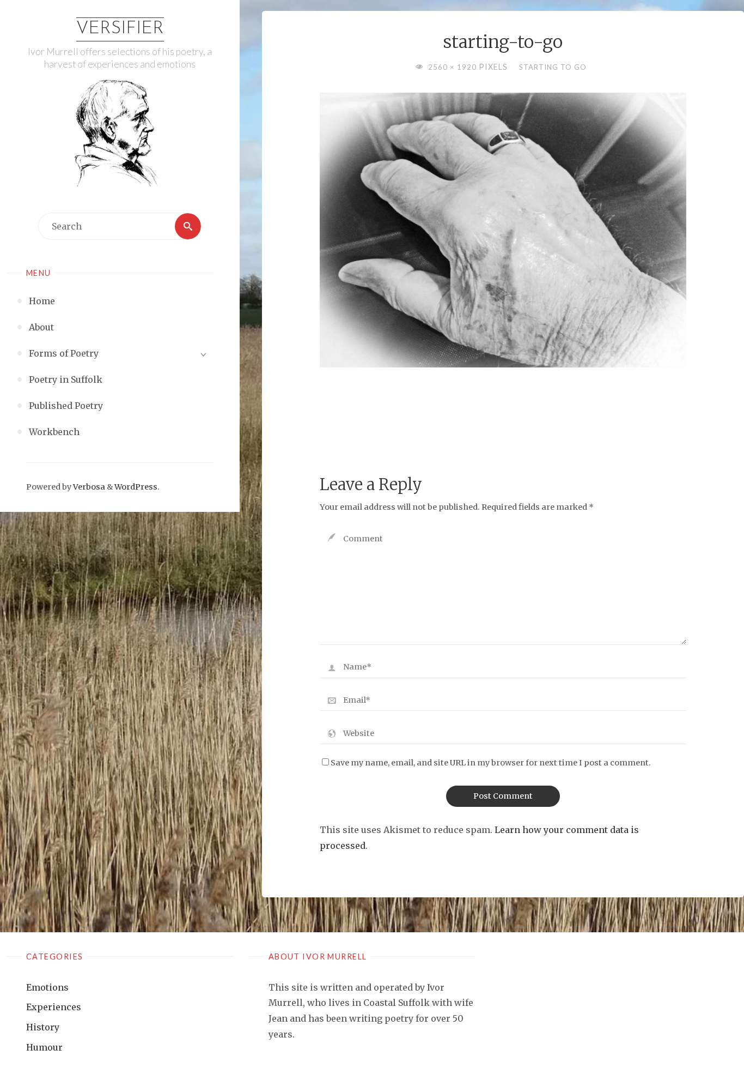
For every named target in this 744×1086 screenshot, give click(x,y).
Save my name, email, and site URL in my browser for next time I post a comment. (491, 763)
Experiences (53, 1006)
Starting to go (553, 67)
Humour (44, 1047)
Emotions (47, 987)
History (42, 1027)
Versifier (120, 29)
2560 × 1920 (453, 67)
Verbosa (88, 487)
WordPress (135, 487)
